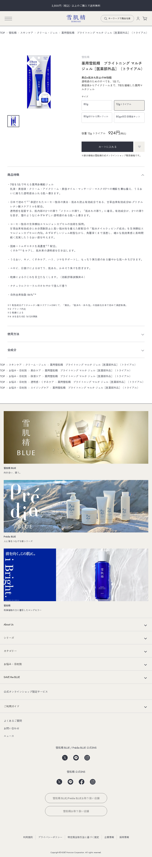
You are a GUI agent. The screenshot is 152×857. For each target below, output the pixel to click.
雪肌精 (12, 33)
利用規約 (28, 837)
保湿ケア (36, 376)
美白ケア (36, 370)
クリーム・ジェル (47, 33)
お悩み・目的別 (18, 370)
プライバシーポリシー (50, 837)
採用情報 (124, 837)
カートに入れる (107, 147)
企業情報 (109, 837)
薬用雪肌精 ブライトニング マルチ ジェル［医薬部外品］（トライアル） (104, 33)
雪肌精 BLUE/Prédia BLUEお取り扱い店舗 (76, 798)
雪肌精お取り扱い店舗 (76, 811)
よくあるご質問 (13, 721)
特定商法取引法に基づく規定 (83, 837)
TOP (2, 33)
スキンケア (26, 33)
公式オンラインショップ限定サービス (26, 692)
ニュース (9, 736)
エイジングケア (40, 388)
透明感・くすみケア (42, 382)
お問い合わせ (11, 728)
